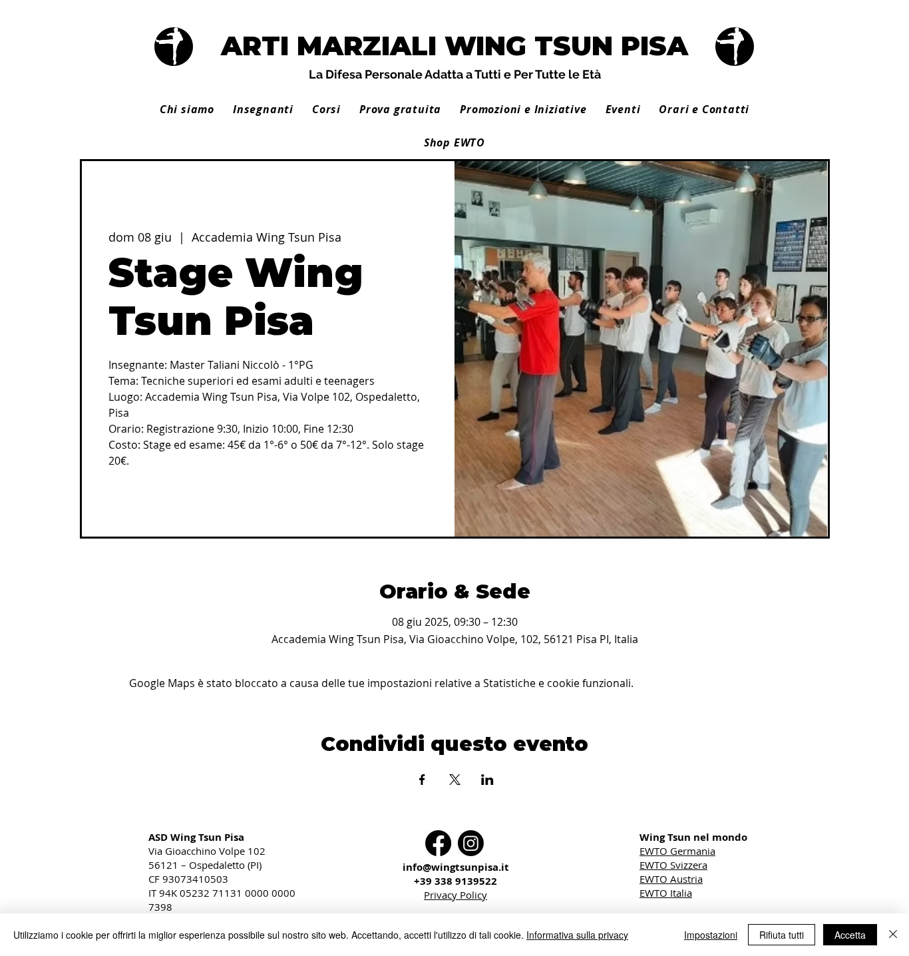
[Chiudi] (893, 934)
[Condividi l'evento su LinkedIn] (487, 779)
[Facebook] (438, 843)
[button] (263, 109)
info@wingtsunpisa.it (456, 867)
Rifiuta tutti (781, 934)
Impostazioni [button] (710, 934)
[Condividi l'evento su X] (455, 779)
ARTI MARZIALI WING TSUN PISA (454, 45)
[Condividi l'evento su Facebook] (422, 779)
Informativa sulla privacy (577, 934)
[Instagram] (471, 843)
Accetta (850, 934)
